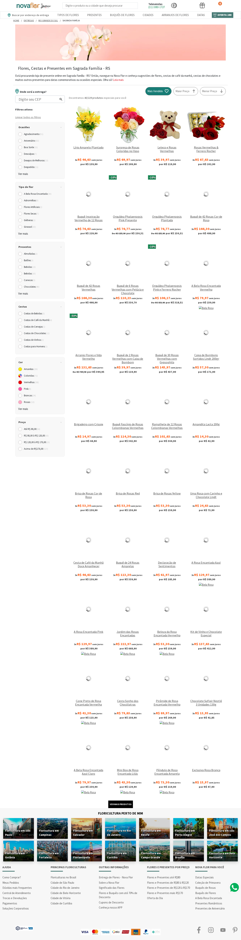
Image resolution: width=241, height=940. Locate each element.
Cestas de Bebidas (34, 313)
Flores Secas (31, 213)
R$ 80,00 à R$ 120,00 (36, 435)
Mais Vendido (155, 91)
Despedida (31, 167)
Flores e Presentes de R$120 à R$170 (168, 887)
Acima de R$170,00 (36, 448)
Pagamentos (9, 903)
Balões (28, 260)
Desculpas (30, 153)
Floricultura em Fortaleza (49, 855)
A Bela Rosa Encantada (37, 193)
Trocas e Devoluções (14, 898)
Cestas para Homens (35, 346)
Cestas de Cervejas (34, 326)
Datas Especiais (204, 877)
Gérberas (29, 220)
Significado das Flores (111, 887)
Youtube (223, 930)
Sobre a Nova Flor (109, 882)
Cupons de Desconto (111, 902)
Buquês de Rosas (205, 887)
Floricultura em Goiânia (15, 855)
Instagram (211, 930)
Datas (201, 15)
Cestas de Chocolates (37, 333)
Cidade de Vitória (60, 898)
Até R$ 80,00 (32, 429)
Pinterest (235, 930)
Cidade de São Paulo (62, 882)
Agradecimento (33, 134)
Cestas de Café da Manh (38, 320)
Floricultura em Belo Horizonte (222, 855)
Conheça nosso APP (110, 907)
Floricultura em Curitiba (117, 855)
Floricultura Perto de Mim (120, 813)
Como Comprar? (11, 877)
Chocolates (31, 286)
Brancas (30, 395)
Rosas (29, 402)
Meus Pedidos (10, 882)
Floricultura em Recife (151, 833)
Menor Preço (209, 91)
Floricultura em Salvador (83, 833)
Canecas (29, 280)
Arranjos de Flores (175, 15)
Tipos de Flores (68, 15)
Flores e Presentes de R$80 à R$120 (168, 882)
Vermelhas (31, 382)
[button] (174, 5)
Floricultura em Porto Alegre (185, 833)
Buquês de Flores (122, 15)
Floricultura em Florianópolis (83, 855)
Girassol (30, 226)
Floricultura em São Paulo (18, 833)
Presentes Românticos (208, 903)
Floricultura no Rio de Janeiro (119, 833)
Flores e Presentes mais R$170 (165, 893)
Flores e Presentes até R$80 (163, 877)
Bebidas (30, 267)
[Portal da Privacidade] (24, 928)
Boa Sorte (31, 147)
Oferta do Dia (155, 898)
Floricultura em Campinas (49, 833)
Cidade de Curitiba (61, 903)
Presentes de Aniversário (210, 908)
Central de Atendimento (16, 893)
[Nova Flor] (33, 6)
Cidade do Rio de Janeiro (65, 887)
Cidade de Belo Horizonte (66, 893)
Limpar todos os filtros (28, 117)
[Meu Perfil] (188, 5)
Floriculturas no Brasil (63, 877)
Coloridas (31, 375)
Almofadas (30, 253)
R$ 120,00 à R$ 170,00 (37, 442)
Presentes (94, 15)
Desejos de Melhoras (36, 160)
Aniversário (31, 140)
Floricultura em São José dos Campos (221, 833)
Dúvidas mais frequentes (17, 887)
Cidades (148, 15)
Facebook (199, 930)
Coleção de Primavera (207, 882)
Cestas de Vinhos (34, 339)
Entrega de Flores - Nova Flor (116, 877)
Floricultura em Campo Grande (151, 855)
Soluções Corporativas (15, 908)
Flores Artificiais (33, 207)
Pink (27, 388)
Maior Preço (182, 91)
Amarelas (31, 369)
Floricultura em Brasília (185, 855)
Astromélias (31, 200)
